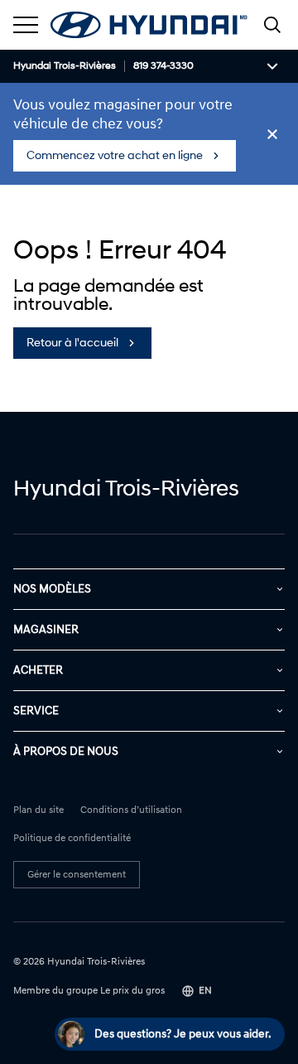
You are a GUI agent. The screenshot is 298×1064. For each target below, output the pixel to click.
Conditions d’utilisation (131, 810)
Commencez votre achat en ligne (114, 155)
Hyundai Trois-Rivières (64, 66)
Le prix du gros (132, 990)
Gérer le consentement (76, 874)
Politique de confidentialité (72, 838)
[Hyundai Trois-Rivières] (149, 24)
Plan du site (38, 810)
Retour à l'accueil (72, 343)
